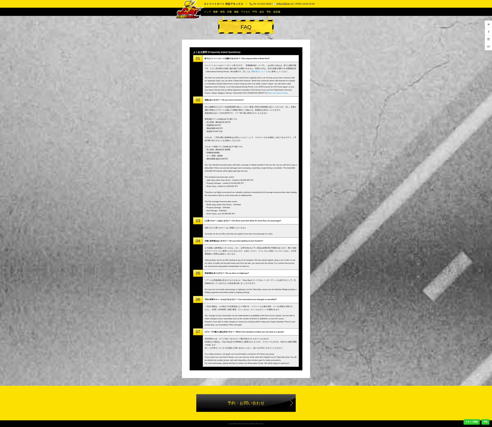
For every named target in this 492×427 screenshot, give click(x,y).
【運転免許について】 (259, 71)
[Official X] (488, 24)
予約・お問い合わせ (246, 403)
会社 (261, 12)
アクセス (245, 12)
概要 (215, 12)
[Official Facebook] (488, 31)
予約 (268, 12)
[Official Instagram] (488, 39)
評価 (229, 12)
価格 (236, 12)
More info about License (278, 93)
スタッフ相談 (471, 422)
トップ (207, 12)
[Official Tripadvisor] (488, 46)
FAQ (254, 11)
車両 (222, 12)
